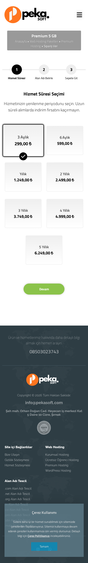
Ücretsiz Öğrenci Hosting (62, 460)
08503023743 (44, 351)
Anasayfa (21, 41)
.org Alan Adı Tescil (17, 499)
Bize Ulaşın (12, 454)
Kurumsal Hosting (57, 454)
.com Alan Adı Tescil (18, 488)
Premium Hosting (56, 465)
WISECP (52, 319)
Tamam (44, 546)
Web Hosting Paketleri (44, 41)
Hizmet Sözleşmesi (17, 465)
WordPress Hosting (58, 470)
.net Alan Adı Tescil (17, 493)
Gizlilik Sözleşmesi (17, 460)
